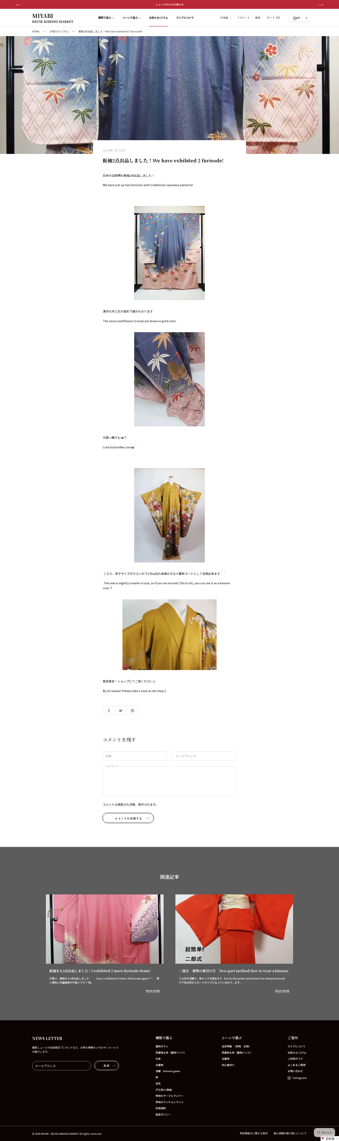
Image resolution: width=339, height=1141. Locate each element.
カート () (273, 17)
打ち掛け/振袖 (164, 1090)
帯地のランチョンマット (170, 1102)
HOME (36, 31)
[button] (330, 1138)
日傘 (158, 1059)
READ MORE (153, 991)
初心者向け (228, 1065)
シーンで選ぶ (130, 18)
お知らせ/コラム (158, 18)
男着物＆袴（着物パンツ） (171, 1052)
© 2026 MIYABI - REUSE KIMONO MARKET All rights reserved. (67, 1134)
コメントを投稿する (128, 818)
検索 (257, 17)
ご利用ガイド (295, 1059)
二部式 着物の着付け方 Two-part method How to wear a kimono (233, 970)
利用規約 (161, 1108)
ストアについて (185, 18)
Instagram (300, 1078)
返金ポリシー (163, 1114)
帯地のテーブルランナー (169, 1096)
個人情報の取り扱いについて (290, 1133)
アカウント (243, 17)
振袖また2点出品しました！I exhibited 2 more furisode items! (99, 970)
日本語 (224, 17)
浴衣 (158, 1083)
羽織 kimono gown (168, 1071)
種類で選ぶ (104, 18)
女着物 (159, 1065)
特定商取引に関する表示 (254, 1133)
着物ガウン (162, 1046)
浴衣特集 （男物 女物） (236, 1046)
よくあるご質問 (296, 1065)
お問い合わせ (295, 1071)
